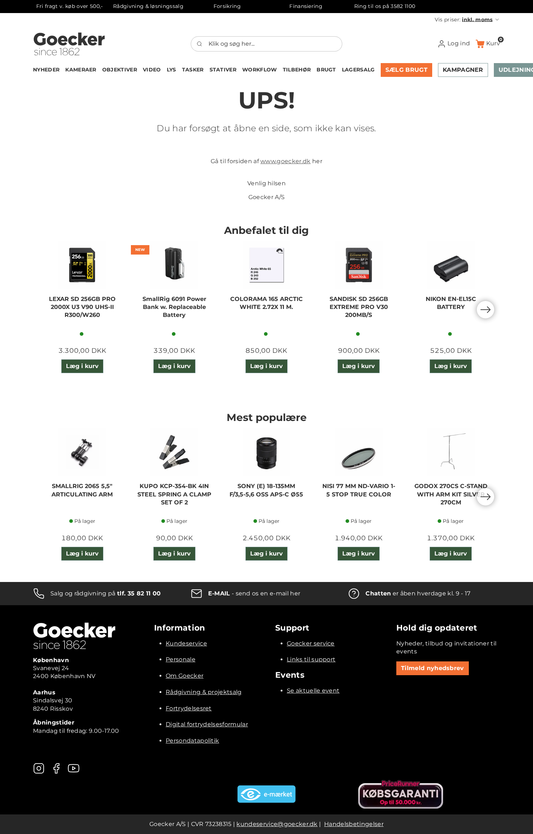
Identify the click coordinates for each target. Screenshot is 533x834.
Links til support (311, 659)
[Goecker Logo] (69, 44)
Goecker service (311, 643)
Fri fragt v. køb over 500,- (69, 6)
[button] (467, 19)
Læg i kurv (82, 366)
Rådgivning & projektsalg (204, 692)
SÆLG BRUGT (406, 69)
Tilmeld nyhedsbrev (432, 668)
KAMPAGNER (463, 69)
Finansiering (305, 6)
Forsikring (227, 6)
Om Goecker (184, 675)
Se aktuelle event (313, 690)
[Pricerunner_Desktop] (400, 794)
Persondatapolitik (192, 740)
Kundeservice (186, 643)
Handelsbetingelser (354, 824)
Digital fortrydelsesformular (207, 724)
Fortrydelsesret (189, 708)
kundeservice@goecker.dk (276, 824)
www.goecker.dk (285, 161)
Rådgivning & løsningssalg (148, 6)
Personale (180, 659)
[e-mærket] (266, 794)
